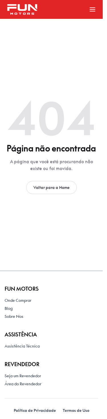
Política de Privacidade (35, 410)
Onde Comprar (18, 300)
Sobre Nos (14, 316)
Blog (9, 308)
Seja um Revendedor (23, 375)
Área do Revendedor (23, 383)
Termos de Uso (76, 410)
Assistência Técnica (22, 346)
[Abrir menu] (92, 9)
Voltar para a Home (51, 187)
